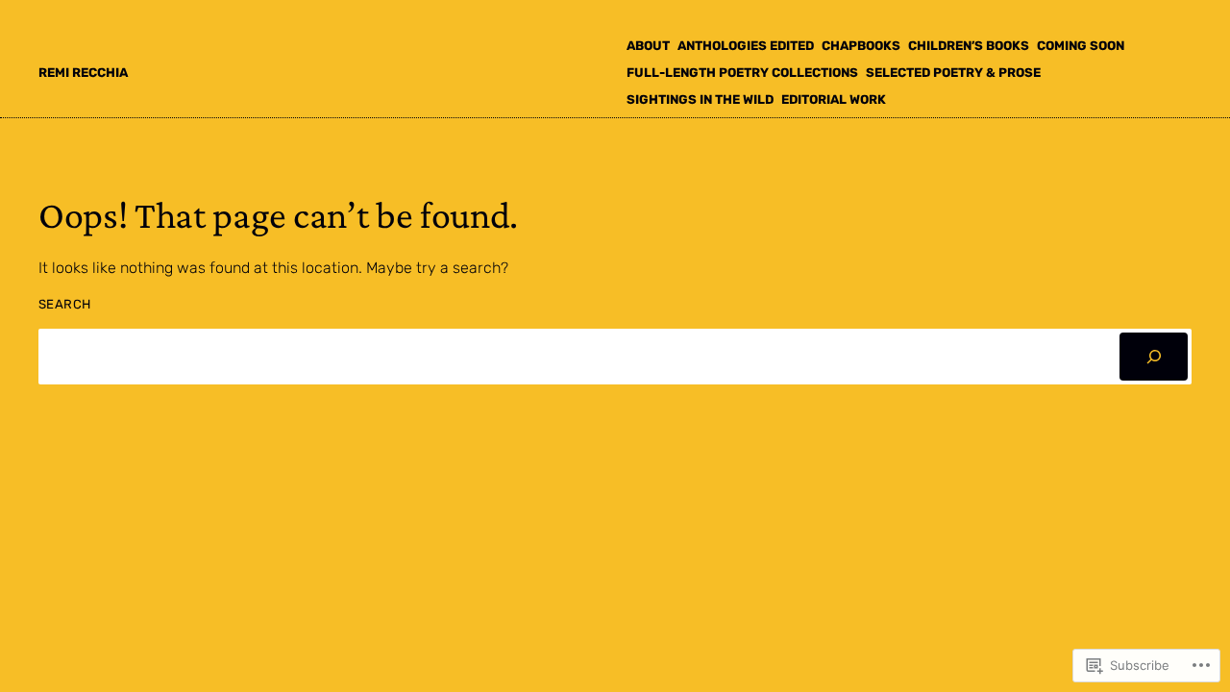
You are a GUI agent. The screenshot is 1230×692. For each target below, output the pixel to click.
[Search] (1153, 356)
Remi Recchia (83, 72)
